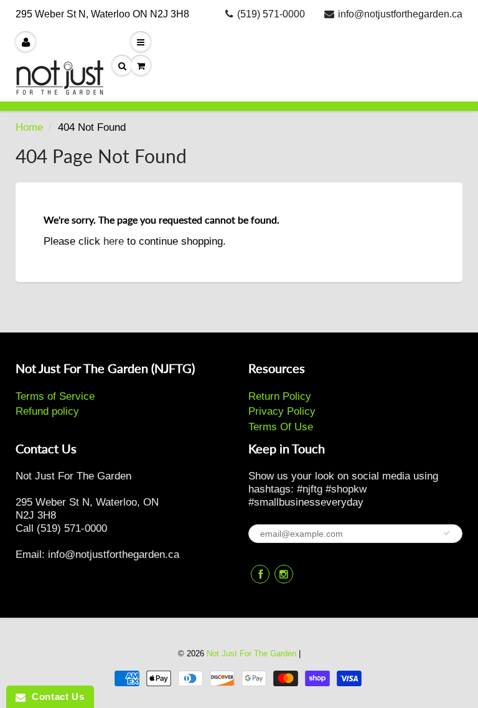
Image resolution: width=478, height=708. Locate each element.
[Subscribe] (447, 533)
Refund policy (47, 411)
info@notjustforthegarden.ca (400, 14)
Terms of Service (55, 396)
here (113, 241)
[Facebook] (260, 574)
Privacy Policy (282, 411)
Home (29, 127)
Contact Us (55, 696)
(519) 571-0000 (271, 14)
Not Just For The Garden (251, 653)
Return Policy (279, 396)
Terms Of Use (280, 427)
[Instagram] (283, 574)
